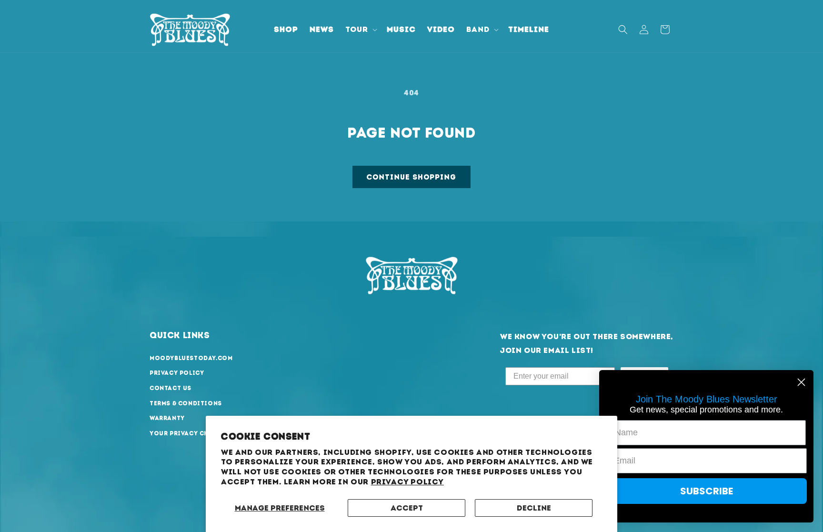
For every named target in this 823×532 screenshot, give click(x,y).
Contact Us (170, 388)
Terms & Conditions (186, 403)
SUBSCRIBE (706, 491)
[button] (360, 29)
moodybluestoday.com (191, 358)
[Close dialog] (801, 382)
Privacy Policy (407, 481)
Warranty (167, 418)
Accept (407, 507)
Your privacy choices (190, 433)
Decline (534, 507)
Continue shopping (411, 177)
